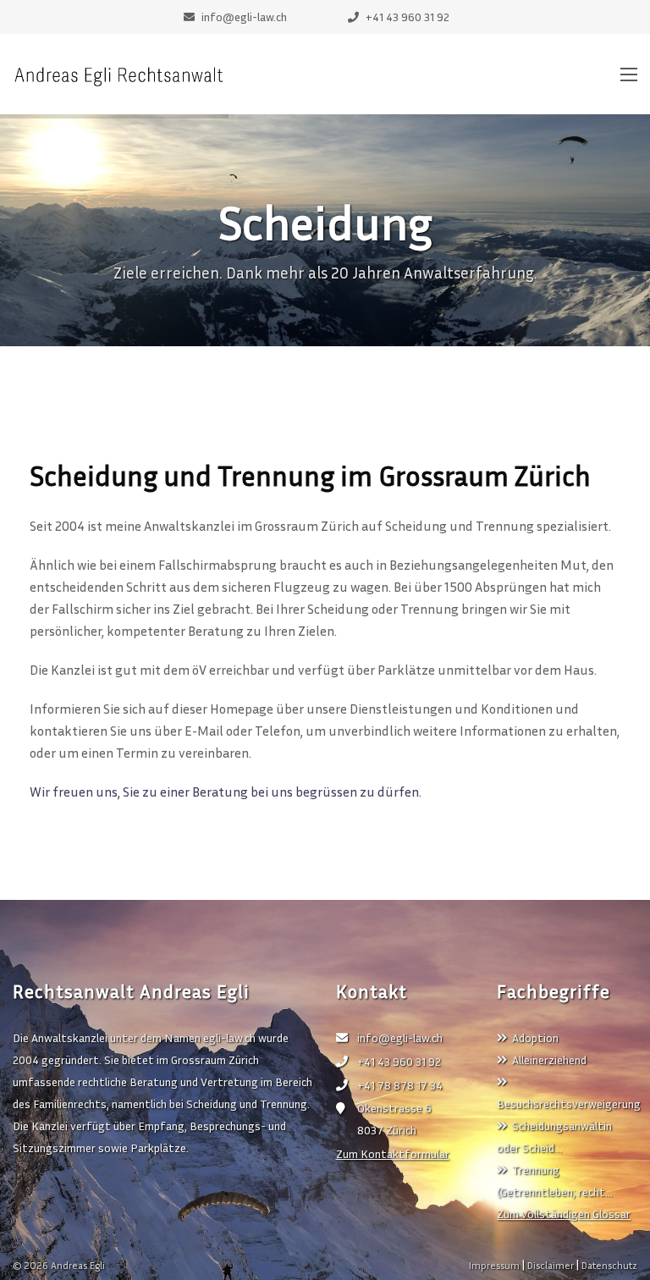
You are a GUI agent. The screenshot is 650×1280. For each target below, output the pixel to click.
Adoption (535, 1037)
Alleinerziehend (549, 1059)
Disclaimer (550, 1265)
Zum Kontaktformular (392, 1153)
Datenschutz (609, 1265)
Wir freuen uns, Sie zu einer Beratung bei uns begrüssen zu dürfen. (225, 791)
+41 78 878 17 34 (400, 1085)
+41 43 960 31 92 (399, 1061)
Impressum (494, 1265)
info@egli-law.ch (400, 1037)
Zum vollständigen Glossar (564, 1213)
